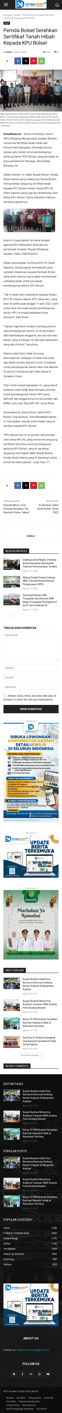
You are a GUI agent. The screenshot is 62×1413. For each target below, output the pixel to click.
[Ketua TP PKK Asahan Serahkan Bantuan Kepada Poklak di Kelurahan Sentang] (11, 1023)
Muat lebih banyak (30, 1055)
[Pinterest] (33, 60)
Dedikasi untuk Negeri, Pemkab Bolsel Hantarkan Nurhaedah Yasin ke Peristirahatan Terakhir (40, 563)
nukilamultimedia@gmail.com (33, 1350)
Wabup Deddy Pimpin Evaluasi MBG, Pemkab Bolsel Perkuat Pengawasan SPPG (39, 581)
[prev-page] (5, 616)
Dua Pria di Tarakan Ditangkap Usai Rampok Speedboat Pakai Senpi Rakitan (39, 1041)
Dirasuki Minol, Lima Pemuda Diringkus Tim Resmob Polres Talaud (16, 509)
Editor (9, 52)
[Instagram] (39, 1374)
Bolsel (17, 15)
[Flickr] (31, 1374)
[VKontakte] (48, 1374)
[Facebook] (17, 60)
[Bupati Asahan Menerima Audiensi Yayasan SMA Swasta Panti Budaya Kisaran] (11, 1005)
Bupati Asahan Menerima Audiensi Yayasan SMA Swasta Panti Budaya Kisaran (40, 1004)
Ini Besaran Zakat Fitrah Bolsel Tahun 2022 (48, 509)
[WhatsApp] (41, 60)
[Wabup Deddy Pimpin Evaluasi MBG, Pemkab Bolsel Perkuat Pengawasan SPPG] (11, 582)
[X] (25, 60)
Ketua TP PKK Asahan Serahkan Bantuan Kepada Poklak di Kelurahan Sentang (40, 1022)
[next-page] (11, 616)
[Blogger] (14, 1374)
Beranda (7, 15)
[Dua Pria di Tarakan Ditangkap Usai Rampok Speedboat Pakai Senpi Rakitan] (11, 1042)
